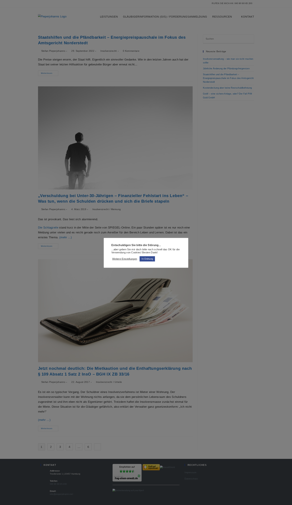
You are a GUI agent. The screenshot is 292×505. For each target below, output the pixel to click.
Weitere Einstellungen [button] (124, 259)
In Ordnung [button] (147, 259)
